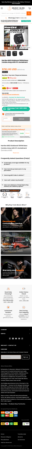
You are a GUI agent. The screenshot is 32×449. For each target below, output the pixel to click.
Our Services (21, 439)
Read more (16, 152)
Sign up (25, 357)
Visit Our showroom (6, 442)
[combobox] (14, 13)
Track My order (22, 434)
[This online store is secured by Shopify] (27, 425)
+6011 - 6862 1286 (8, 302)
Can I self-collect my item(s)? (14, 180)
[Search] (29, 13)
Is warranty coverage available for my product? (16, 163)
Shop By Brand (5, 439)
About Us (20, 437)
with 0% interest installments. (10, 94)
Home (2, 434)
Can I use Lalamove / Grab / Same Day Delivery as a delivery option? (16, 185)
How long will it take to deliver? (14, 175)
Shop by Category (6, 437)
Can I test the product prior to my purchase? (15, 169)
